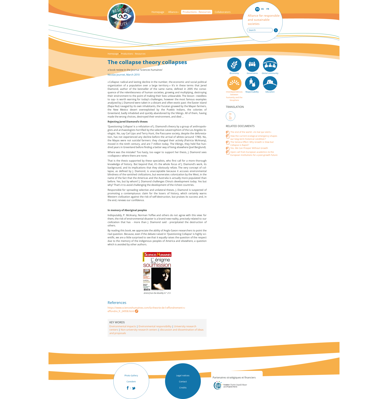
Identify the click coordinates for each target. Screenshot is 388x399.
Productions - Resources (197, 12)
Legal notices (182, 375)
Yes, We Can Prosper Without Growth (249, 148)
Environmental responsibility (155, 326)
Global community (270, 73)
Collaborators (223, 12)
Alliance (172, 12)
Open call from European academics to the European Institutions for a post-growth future (254, 153)
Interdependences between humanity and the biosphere (234, 96)
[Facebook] (128, 388)
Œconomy (234, 73)
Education (270, 91)
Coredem (131, 381)
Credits (183, 387)
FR (267, 8)
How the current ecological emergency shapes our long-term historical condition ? (253, 137)
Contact (183, 381)
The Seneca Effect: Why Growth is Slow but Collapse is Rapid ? (252, 143)
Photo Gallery (131, 375)
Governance (252, 73)
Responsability (252, 91)
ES (262, 8)
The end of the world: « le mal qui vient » (250, 132)
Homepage (158, 12)
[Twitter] (134, 388)
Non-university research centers (139, 329)
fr (230, 114)
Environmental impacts (122, 326)
